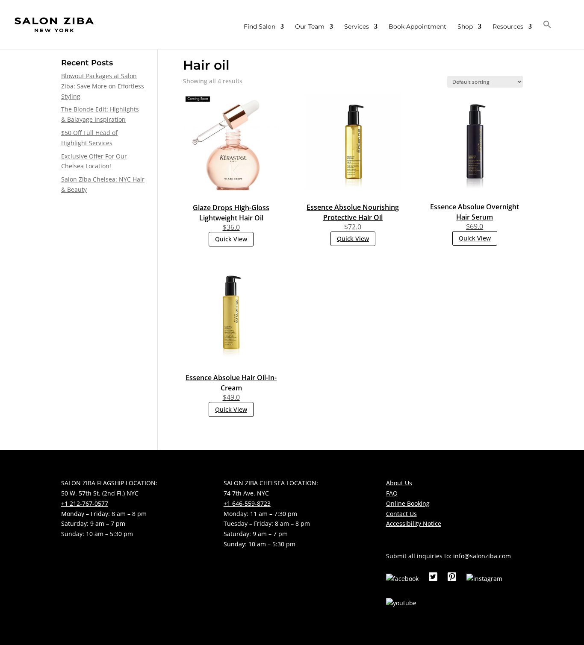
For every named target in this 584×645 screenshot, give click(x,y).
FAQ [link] (392, 493)
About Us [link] (399, 483)
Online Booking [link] (408, 503)
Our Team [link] (309, 26)
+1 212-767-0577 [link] (84, 503)
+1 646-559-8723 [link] (247, 503)
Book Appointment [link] (417, 26)
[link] (54, 24)
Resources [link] (508, 26)
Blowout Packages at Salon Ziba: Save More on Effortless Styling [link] (102, 86)
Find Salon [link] (259, 26)
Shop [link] (465, 26)
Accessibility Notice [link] (413, 523)
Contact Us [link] (401, 514)
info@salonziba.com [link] (482, 556)
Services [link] (356, 26)
